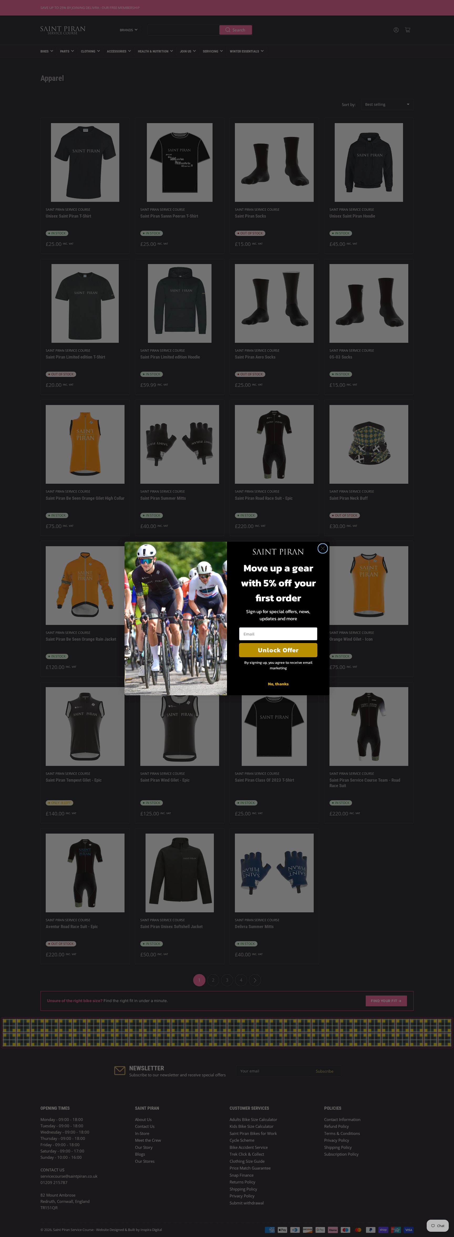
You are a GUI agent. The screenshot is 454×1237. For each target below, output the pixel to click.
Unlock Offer (278, 650)
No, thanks (278, 684)
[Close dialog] (322, 548)
